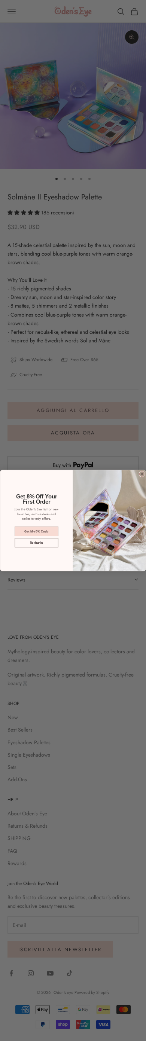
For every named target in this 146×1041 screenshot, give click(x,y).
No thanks (36, 542)
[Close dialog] (141, 473)
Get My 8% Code (36, 531)
